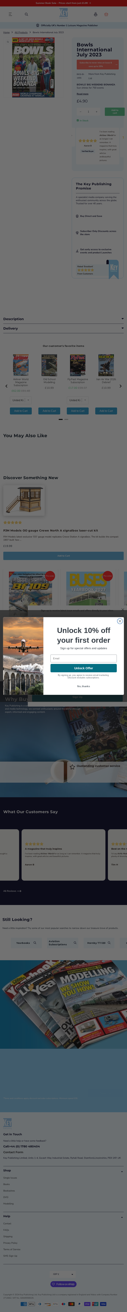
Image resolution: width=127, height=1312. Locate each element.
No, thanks (83, 686)
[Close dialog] (120, 621)
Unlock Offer (83, 668)
